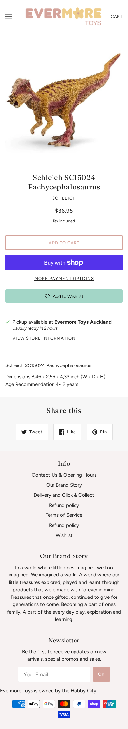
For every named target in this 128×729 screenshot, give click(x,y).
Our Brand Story (64, 485)
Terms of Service (64, 515)
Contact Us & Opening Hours (64, 475)
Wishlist (64, 535)
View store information (43, 338)
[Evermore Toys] (64, 16)
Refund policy (64, 505)
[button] (64, 296)
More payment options (64, 278)
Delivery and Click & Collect (64, 495)
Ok (101, 674)
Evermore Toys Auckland (83, 322)
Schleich (64, 198)
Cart (117, 16)
